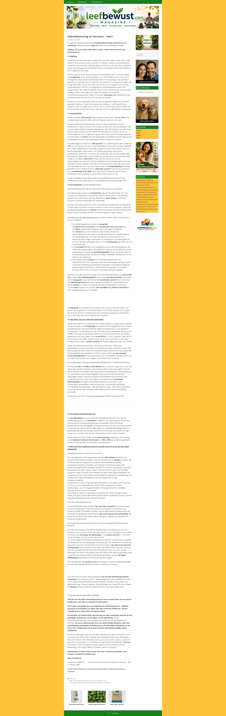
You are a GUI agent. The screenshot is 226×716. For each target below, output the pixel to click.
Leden (138, 133)
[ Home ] (69, 2)
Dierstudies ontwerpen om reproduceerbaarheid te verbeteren (90, 683)
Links (138, 138)
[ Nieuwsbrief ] (97, 2)
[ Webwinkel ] (82, 2)
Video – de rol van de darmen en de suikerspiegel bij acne (87, 681)
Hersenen (72, 678)
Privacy (138, 135)
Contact (138, 131)
